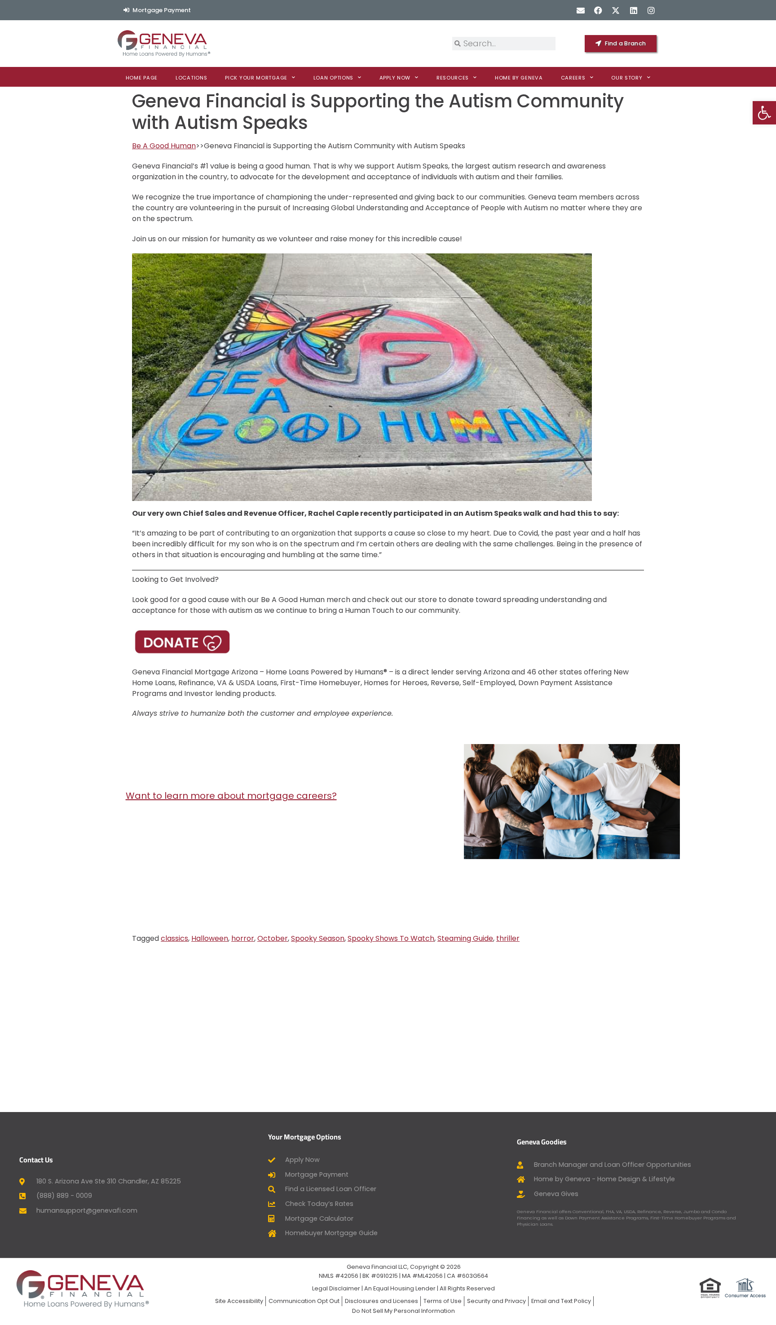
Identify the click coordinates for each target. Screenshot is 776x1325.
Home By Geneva (519, 77)
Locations (191, 77)
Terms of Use (442, 1301)
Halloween (209, 938)
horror (242, 938)
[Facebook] (598, 10)
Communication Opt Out (304, 1301)
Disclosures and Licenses (381, 1301)
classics (174, 938)
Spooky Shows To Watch (391, 938)
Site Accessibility (239, 1301)
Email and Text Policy (561, 1301)
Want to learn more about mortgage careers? (231, 795)
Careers (573, 77)
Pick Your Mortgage (256, 77)
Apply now (394, 77)
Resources (452, 77)
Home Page (142, 77)
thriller (508, 938)
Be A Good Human (164, 146)
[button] (764, 112)
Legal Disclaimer (336, 1288)
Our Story (626, 77)
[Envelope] (580, 10)
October (272, 938)
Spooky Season (317, 938)
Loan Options (333, 77)
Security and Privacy (496, 1301)
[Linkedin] (633, 10)
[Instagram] (651, 10)
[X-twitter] (616, 10)
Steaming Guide (465, 938)
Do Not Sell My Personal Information (403, 1311)
